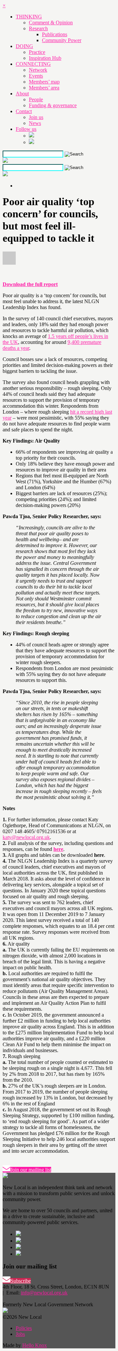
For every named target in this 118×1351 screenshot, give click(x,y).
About (22, 93)
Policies (24, 1328)
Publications (54, 34)
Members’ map (44, 81)
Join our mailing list (30, 1169)
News (35, 123)
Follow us (26, 129)
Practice (37, 52)
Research (38, 28)
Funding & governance (53, 105)
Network (38, 70)
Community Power (61, 40)
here (58, 849)
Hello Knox (34, 1345)
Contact (24, 111)
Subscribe (20, 1281)
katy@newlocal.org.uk (26, 837)
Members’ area (44, 87)
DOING (24, 46)
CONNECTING (33, 64)
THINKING (29, 16)
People (36, 99)
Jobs (20, 1334)
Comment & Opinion (51, 22)
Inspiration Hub (45, 58)
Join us (36, 117)
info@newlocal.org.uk (44, 1292)
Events (36, 76)
